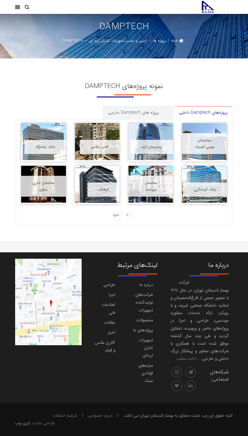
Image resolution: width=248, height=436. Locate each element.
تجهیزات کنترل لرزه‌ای (146, 348)
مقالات (109, 322)
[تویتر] (176, 386)
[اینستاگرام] (176, 372)
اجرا (112, 294)
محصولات (144, 320)
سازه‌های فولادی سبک (145, 373)
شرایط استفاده (65, 415)
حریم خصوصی (100, 415)
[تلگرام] (190, 372)
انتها (116, 215)
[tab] (203, 112)
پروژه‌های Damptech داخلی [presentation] (203, 112)
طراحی (109, 284)
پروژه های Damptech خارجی (133, 112)
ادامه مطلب (186, 358)
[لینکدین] (190, 386)
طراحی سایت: (43, 423)
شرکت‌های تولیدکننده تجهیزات (144, 302)
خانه (174, 41)
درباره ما (146, 284)
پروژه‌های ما (143, 330)
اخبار (111, 332)
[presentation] (167, 109)
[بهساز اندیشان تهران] (208, 6)
